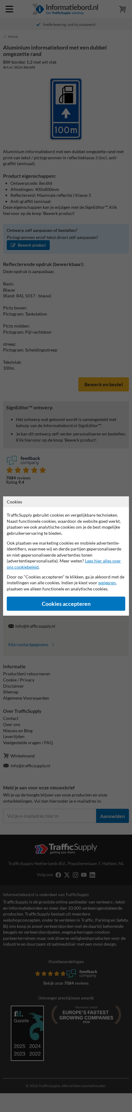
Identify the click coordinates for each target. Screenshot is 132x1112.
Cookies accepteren (66, 604)
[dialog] (66, 556)
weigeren (107, 582)
